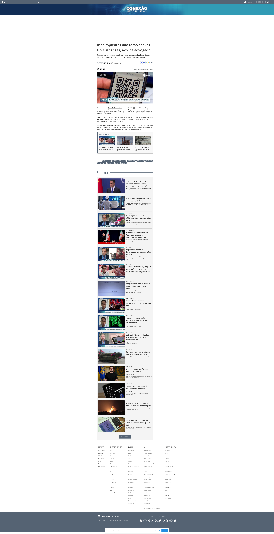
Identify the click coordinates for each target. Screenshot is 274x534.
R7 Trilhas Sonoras (169, 466)
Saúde (129, 498)
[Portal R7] (3, 2)
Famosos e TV (113, 466)
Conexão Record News (114, 40)
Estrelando (112, 463)
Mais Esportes (101, 466)
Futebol (100, 461)
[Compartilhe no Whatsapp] (146, 62)
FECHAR (165, 531)
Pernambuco (131, 490)
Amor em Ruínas (147, 456)
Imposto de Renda (132, 479)
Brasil (129, 453)
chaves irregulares (103, 112)
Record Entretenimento (170, 474)
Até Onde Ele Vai (147, 461)
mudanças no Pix (131, 110)
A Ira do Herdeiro (148, 453)
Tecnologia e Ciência (133, 500)
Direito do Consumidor (133, 466)
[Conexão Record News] (137, 9)
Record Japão (168, 479)
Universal (167, 495)
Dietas (111, 461)
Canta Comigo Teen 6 (149, 477)
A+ (101, 69)
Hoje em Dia (147, 495)
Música (112, 477)
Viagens (112, 487)
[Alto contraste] (98, 69)
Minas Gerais (131, 485)
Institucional (170, 447)
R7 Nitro (112, 479)
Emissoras (167, 458)
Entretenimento (116, 447)
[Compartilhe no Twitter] (139, 62)
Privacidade (113, 520)
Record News (51, 2)
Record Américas (168, 471)
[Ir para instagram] (260, 2)
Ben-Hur (146, 469)
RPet (111, 485)
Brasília (17, 2)
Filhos (111, 469)
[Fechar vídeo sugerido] (151, 74)
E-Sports (100, 456)
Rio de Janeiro (131, 493)
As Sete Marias (147, 458)
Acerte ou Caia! (147, 450)
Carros (129, 458)
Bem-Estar (112, 453)
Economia (130, 469)
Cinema (112, 458)
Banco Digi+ (167, 450)
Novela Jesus (147, 500)
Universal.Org (168, 498)
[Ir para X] (258, 2)
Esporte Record (147, 490)
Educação (130, 471)
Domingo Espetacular (149, 487)
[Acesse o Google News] (149, 62)
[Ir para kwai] (152, 520)
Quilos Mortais (147, 503)
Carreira (166, 453)
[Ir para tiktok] (163, 520)
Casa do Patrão (147, 479)
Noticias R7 (99, 40)
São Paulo (130, 495)
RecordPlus (167, 463)
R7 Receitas (113, 482)
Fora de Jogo (101, 458)
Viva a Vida (112, 493)
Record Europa (168, 477)
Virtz (111, 490)
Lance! (99, 463)
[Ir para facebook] (256, 2)
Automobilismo (101, 450)
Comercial (167, 456)
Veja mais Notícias (125, 437)
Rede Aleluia (167, 485)
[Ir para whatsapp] (171, 520)
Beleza (111, 450)
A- (104, 69)
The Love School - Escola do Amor (152, 508)
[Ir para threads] (156, 520)
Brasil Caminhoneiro (148, 474)
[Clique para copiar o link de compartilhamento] (152, 62)
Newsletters (167, 461)
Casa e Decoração (114, 456)
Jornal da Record (147, 498)
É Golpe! (130, 474)
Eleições (23, 2)
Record (45, 2)
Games (112, 471)
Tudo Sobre (131, 503)
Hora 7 (129, 477)
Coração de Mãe (147, 485)
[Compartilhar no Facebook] (141, 62)
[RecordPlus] (248, 2)
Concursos (130, 463)
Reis (145, 506)
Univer (166, 493)
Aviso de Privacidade (155, 530)
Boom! (145, 471)
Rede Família (168, 487)
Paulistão (100, 469)
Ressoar (166, 490)
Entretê (29, 2)
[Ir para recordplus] (159, 520)
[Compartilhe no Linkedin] (144, 62)
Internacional (131, 482)
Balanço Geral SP (148, 466)
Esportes (34, 2)
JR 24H (39, 2)
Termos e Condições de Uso (123, 520)
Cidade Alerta (147, 482)
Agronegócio (131, 450)
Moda (111, 474)
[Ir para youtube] (174, 520)
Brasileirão (100, 453)
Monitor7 (130, 487)
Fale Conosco (106, 520)
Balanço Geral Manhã (149, 463)
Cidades (130, 461)
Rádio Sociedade (168, 469)
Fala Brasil (146, 493)
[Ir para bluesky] (141, 520)
